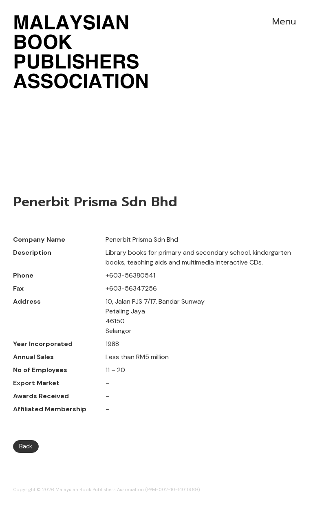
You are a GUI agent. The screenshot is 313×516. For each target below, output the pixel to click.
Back (25, 446)
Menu (284, 21)
